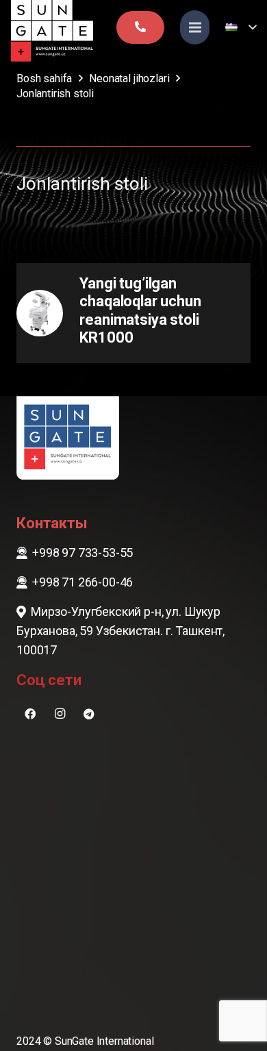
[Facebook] (30, 714)
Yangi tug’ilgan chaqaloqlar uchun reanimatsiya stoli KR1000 (140, 310)
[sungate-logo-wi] (52, 31)
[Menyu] (195, 27)
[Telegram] (89, 714)
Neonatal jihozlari (129, 78)
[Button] (140, 27)
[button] (240, 27)
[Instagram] (59, 714)
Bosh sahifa (44, 78)
